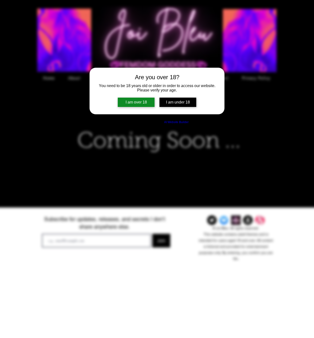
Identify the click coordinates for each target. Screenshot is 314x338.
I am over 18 (136, 102)
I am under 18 (178, 102)
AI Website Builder (176, 122)
